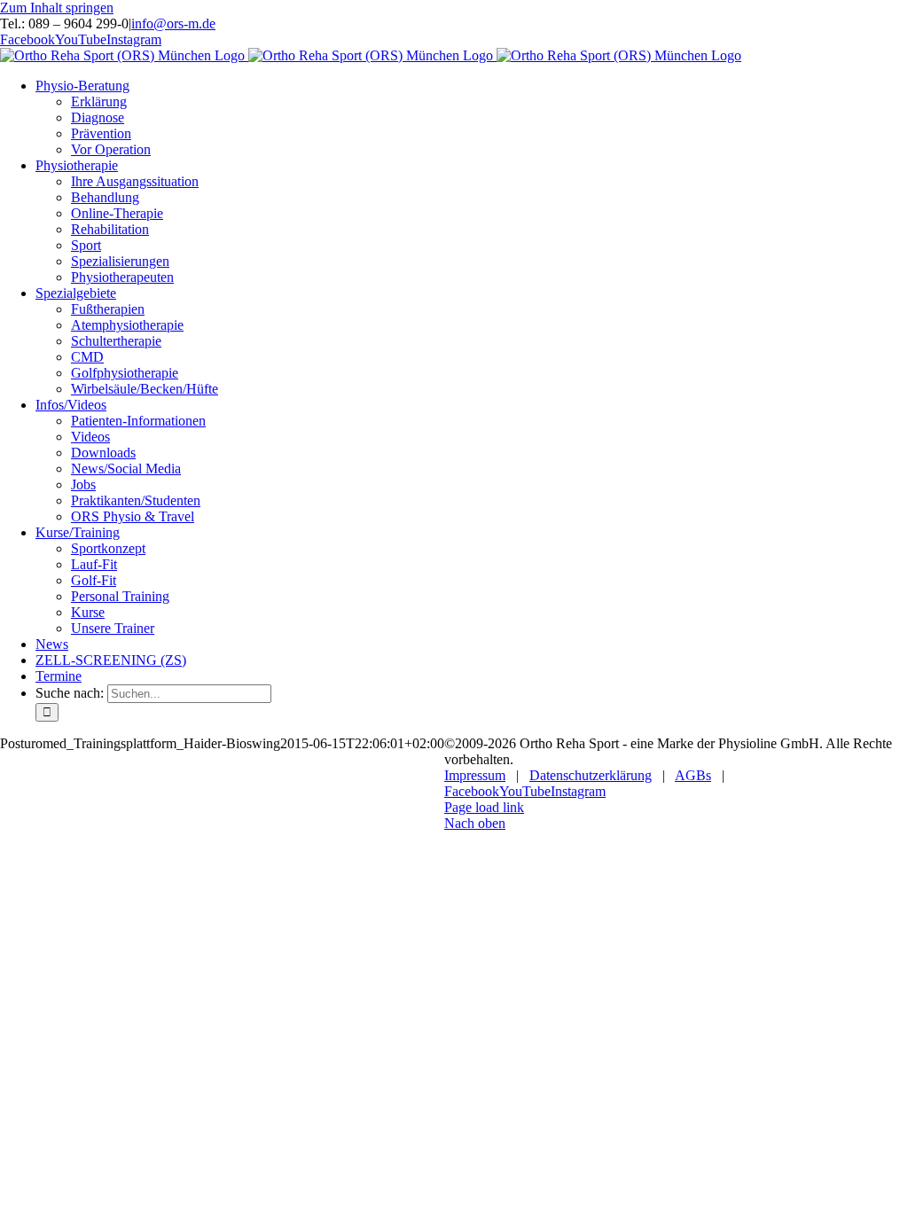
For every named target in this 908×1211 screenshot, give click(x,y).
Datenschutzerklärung (590, 775)
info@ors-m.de (173, 23)
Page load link (484, 807)
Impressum (474, 775)
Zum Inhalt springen (57, 7)
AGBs (693, 775)
